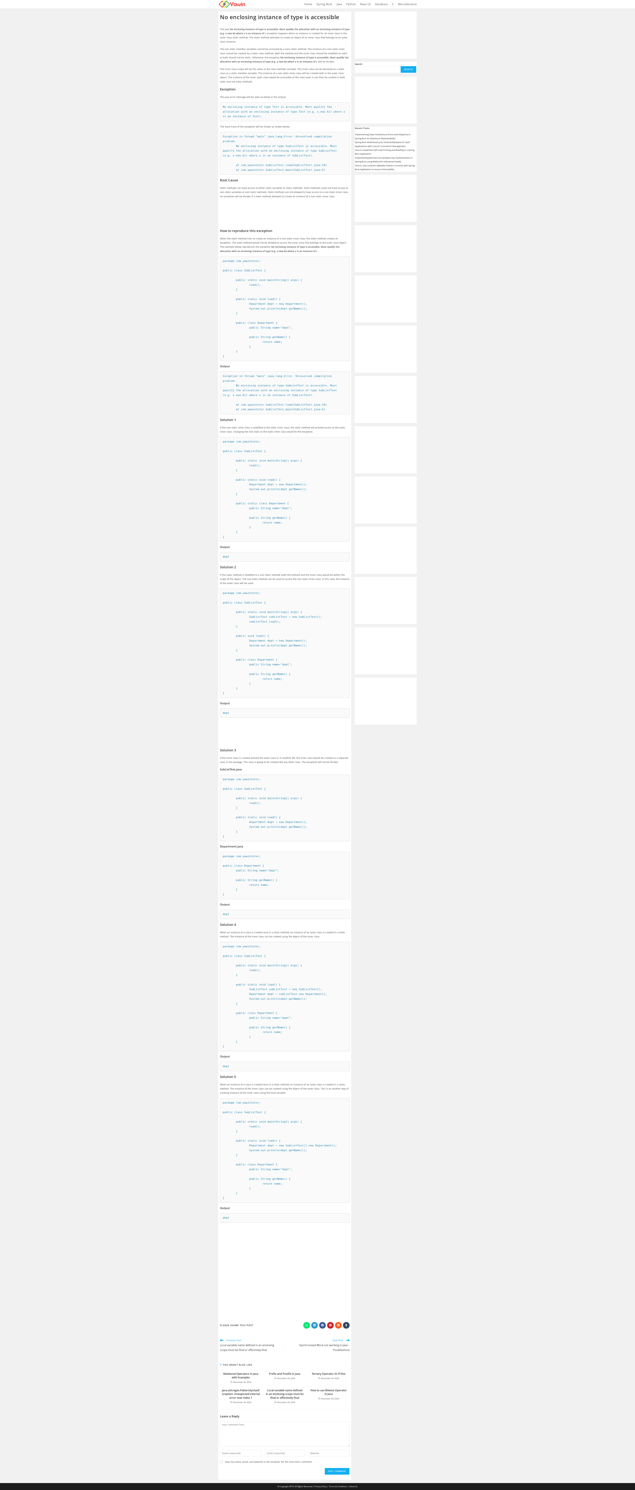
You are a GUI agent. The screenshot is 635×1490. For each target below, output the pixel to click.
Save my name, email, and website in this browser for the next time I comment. (269, 1461)
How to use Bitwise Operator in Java (328, 1392)
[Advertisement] (285, 211)
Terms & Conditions (338, 1486)
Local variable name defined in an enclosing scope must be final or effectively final (285, 1394)
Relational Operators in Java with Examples (240, 1375)
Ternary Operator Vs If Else (328, 1374)
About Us (353, 1486)
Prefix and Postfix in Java (284, 1374)
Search (358, 64)
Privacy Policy (320, 1486)
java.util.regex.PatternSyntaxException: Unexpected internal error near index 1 (241, 1394)
